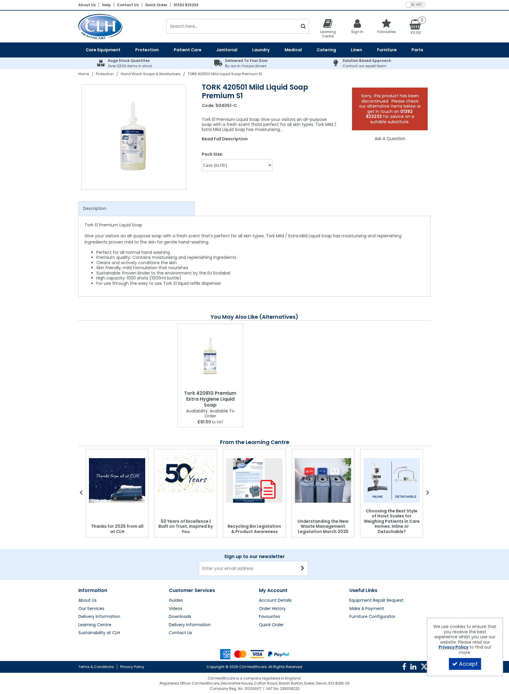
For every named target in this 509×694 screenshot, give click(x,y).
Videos (175, 608)
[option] (134, 137)
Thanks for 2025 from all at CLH (117, 529)
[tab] (136, 208)
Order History (272, 608)
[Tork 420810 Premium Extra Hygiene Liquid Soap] (210, 356)
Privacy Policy (132, 667)
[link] (404, 667)
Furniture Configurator (372, 616)
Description (94, 208)
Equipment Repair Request (376, 600)
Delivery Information (99, 616)
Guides (176, 600)
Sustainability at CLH (99, 633)
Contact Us (128, 5)
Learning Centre (94, 625)
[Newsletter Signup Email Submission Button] (303, 568)
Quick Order (156, 5)
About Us (87, 5)
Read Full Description (225, 139)
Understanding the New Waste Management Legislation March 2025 (323, 526)
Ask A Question (390, 139)
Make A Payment (366, 608)
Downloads (180, 616)
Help (106, 5)
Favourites (269, 616)
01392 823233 (186, 5)
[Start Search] (303, 26)
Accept (468, 663)
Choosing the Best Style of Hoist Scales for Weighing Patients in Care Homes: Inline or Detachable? (392, 521)
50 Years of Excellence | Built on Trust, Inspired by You (185, 526)
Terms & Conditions (96, 667)
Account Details (275, 600)
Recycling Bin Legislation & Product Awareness (254, 529)
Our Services (91, 608)
